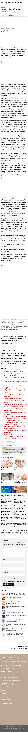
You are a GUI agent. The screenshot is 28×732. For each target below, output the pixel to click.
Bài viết (3, 7)
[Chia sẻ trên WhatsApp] (2, 442)
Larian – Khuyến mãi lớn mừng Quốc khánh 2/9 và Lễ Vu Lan (15, 598)
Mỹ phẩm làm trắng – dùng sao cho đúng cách (15, 416)
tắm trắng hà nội (9, 451)
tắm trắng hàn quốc (18, 451)
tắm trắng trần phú (21, 452)
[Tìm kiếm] (26, 2)
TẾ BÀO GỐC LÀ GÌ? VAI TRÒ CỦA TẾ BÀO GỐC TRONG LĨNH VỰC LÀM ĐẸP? (7, 532)
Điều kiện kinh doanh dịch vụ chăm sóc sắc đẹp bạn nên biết (15, 629)
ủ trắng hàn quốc (6, 454)
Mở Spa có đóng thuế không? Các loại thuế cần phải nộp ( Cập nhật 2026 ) (15, 611)
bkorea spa (10, 448)
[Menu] (2, 3)
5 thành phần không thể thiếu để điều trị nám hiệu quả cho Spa (15, 620)
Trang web (5, 572)
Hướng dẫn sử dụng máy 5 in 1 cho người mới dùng (16, 607)
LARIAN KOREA (14, 2)
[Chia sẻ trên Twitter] (7, 442)
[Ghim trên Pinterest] (12, 442)
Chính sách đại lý (5, 699)
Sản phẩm (3, 693)
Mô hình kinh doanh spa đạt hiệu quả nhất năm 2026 (16, 625)
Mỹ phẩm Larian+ (8, 434)
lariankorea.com (10, 668)
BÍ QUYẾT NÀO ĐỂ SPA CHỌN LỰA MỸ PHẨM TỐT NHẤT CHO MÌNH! (21, 532)
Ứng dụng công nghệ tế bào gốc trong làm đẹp (15, 404)
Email (4, 566)
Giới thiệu (3, 691)
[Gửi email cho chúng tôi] (5, 684)
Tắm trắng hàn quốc (13, 361)
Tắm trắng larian (12, 452)
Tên (4, 559)
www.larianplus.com (12, 329)
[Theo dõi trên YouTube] (13, 684)
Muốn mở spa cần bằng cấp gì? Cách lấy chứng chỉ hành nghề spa (16, 616)
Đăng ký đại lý (4, 696)
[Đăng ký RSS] (10, 684)
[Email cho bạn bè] (10, 442)
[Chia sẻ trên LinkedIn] (15, 442)
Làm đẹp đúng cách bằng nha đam (12, 398)
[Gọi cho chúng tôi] (7, 684)
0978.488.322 (14, 677)
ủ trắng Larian (22, 361)
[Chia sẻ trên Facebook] (5, 442)
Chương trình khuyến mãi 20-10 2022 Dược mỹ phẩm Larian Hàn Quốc (15, 634)
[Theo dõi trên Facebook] (2, 684)
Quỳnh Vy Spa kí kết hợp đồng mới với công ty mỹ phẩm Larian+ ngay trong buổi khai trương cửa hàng (15, 390)
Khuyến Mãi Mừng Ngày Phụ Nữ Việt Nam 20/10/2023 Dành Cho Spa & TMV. (16, 594)
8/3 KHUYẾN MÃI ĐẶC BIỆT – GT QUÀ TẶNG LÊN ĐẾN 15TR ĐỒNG (15, 602)
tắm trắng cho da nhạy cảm (11, 449)
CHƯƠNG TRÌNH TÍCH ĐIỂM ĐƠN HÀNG (13, 371)
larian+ (15, 448)
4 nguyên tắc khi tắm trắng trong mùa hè (14, 406)
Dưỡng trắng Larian (6, 363)
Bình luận (5, 547)
